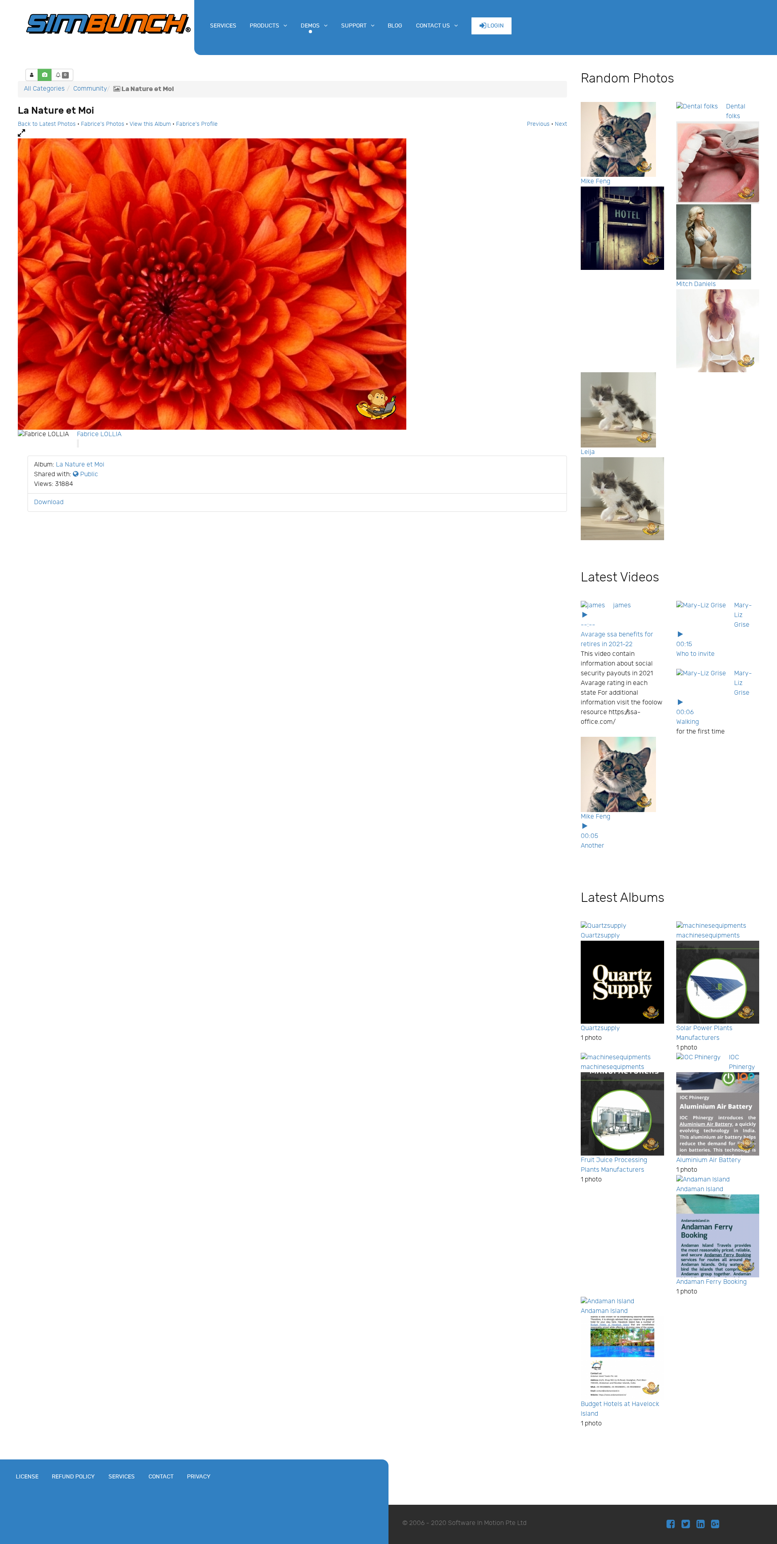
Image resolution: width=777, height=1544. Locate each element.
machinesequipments (708, 936)
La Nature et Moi (80, 465)
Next (561, 124)
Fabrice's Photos (102, 124)
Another (592, 846)
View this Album (150, 124)
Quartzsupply (600, 936)
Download (49, 502)
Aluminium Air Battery (708, 1160)
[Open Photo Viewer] (292, 133)
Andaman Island (699, 1189)
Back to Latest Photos (47, 124)
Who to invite (695, 654)
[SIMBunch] (108, 23)
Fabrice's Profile (197, 124)
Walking (687, 722)
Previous (538, 124)
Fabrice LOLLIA (99, 434)
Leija (588, 452)
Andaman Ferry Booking (711, 1282)
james (622, 605)
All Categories (44, 89)
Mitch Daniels (696, 284)
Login (495, 25)
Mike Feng (595, 181)
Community (90, 89)
